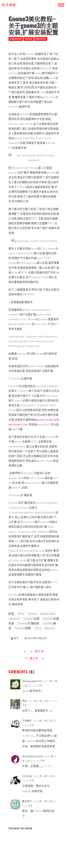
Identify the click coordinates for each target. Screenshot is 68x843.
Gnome (32, 613)
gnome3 (15, 618)
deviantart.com (18, 424)
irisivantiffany (33, 756)
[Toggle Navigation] (60, 4)
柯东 (24, 701)
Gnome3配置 (23, 628)
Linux (28, 38)
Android (16, 38)
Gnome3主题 (31, 618)
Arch (21, 613)
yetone (27, 776)
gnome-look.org (46, 419)
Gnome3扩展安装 (28, 623)
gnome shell (48, 613)
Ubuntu (40, 38)
